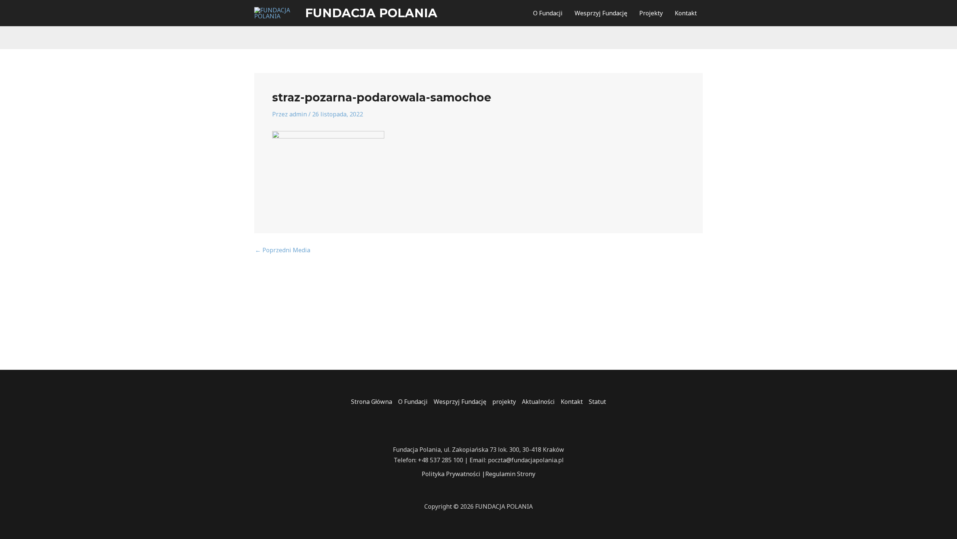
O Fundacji (548, 13)
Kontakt (686, 13)
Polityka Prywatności (451, 474)
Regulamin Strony (510, 474)
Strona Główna (371, 402)
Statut (597, 402)
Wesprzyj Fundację (601, 13)
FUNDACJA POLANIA (371, 13)
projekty (504, 402)
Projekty (651, 13)
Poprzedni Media (282, 250)
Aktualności (538, 402)
